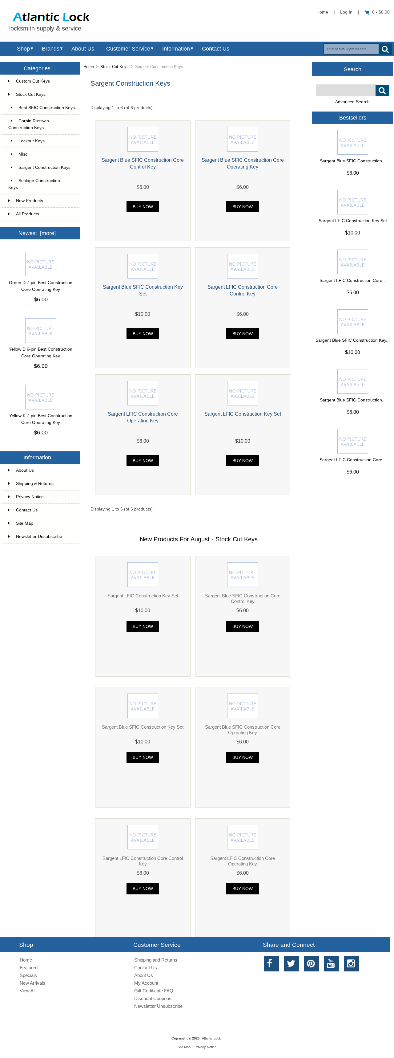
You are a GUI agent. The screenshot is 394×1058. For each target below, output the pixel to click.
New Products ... (32, 200)
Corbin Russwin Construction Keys (40, 124)
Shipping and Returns (155, 959)
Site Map (24, 523)
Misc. (45, 154)
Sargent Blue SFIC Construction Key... (353, 340)
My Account (146, 983)
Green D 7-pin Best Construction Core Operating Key (40, 286)
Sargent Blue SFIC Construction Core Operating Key (242, 729)
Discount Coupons (152, 998)
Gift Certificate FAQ (153, 990)
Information (176, 49)
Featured (29, 967)
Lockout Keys (45, 141)
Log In (346, 12)
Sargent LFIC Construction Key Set (242, 414)
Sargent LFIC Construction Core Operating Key (242, 861)
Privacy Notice (30, 496)
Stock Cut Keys (114, 66)
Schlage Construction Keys (40, 184)
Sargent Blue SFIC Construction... (353, 161)
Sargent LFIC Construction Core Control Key (143, 861)
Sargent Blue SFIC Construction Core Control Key (242, 598)
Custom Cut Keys (44, 81)
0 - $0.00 (381, 12)
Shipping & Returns (35, 483)
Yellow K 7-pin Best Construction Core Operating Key (40, 419)
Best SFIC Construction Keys (46, 110)
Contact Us (215, 49)
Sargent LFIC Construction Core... (353, 280)
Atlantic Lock (211, 1038)
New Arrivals (32, 983)
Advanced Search (352, 102)
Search (352, 69)
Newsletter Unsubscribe (39, 536)
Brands (50, 49)
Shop (23, 49)
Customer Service (128, 49)
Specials (28, 975)
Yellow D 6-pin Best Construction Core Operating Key (40, 352)
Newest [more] (37, 233)
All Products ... (30, 214)
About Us (82, 49)
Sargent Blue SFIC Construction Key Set (142, 727)
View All (27, 990)
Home (322, 12)
